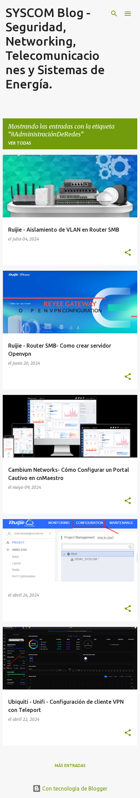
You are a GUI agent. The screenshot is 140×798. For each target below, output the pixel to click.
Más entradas (70, 765)
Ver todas (19, 143)
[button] (128, 252)
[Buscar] (114, 13)
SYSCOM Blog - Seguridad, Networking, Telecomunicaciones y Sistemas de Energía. (55, 48)
